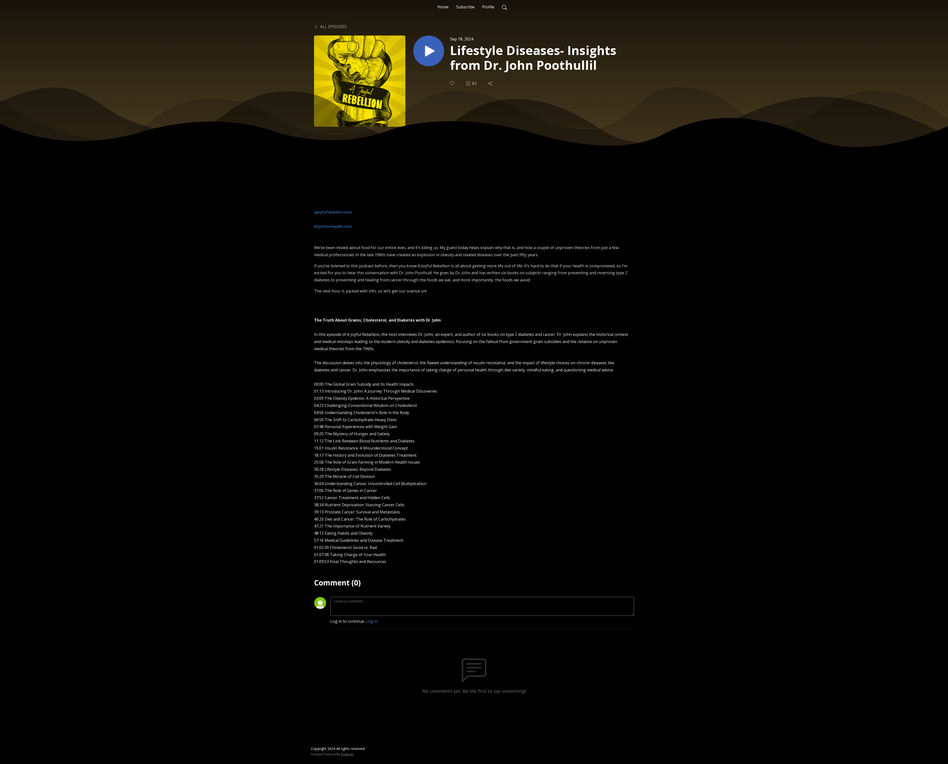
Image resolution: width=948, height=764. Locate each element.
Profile (488, 7)
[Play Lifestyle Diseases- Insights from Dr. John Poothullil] (428, 51)
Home (443, 7)
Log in (371, 621)
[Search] (504, 7)
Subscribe (465, 7)
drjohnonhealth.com (333, 226)
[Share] (491, 83)
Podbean (347, 754)
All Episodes (333, 26)
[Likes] (452, 83)
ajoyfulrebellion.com (333, 212)
